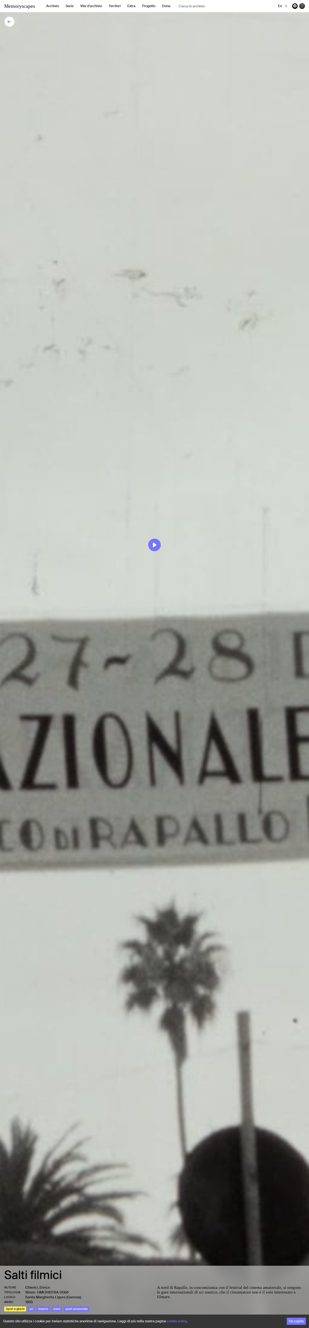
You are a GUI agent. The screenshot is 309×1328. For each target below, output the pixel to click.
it (286, 6)
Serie (70, 6)
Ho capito (296, 1321)
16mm (30, 1292)
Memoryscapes (19, 6)
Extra (131, 6)
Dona (166, 6)
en (280, 6)
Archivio (52, 6)
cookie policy (177, 1321)
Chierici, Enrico (37, 1287)
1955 (29, 1302)
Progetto (148, 6)
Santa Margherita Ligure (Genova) (53, 1297)
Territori (115, 6)
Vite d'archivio (91, 6)
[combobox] (212, 6)
